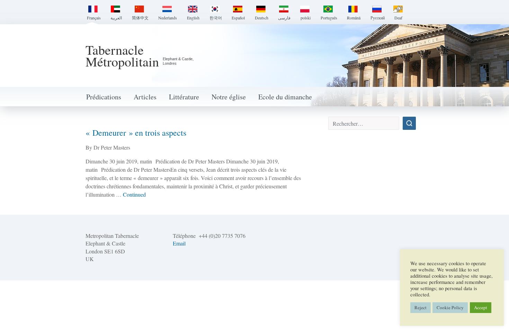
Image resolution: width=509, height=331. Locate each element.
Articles (145, 96)
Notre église (229, 96)
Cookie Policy (450, 307)
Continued (134, 194)
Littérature (184, 96)
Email (179, 243)
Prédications (103, 96)
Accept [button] (480, 307)
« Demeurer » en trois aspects (136, 132)
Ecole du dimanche (285, 96)
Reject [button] (420, 307)
